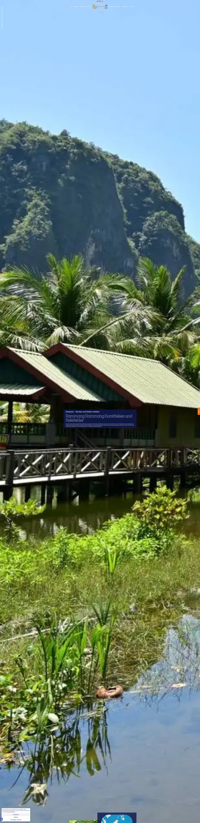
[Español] (102, 1)
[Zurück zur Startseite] (100, 6)
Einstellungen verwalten (15, 819)
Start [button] (72, 6)
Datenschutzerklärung (10, 811)
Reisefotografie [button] (116, 6)
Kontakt (198, 411)
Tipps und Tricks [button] (124, 6)
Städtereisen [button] (82, 6)
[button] (97, 12)
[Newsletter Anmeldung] (102, 13)
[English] (97, 1)
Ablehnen (16, 817)
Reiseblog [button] (76, 6)
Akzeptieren (16, 814)
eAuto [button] (110, 6)
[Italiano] (101, 1)
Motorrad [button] (89, 6)
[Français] (98, 1)
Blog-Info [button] (131, 6)
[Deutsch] (100, 1)
